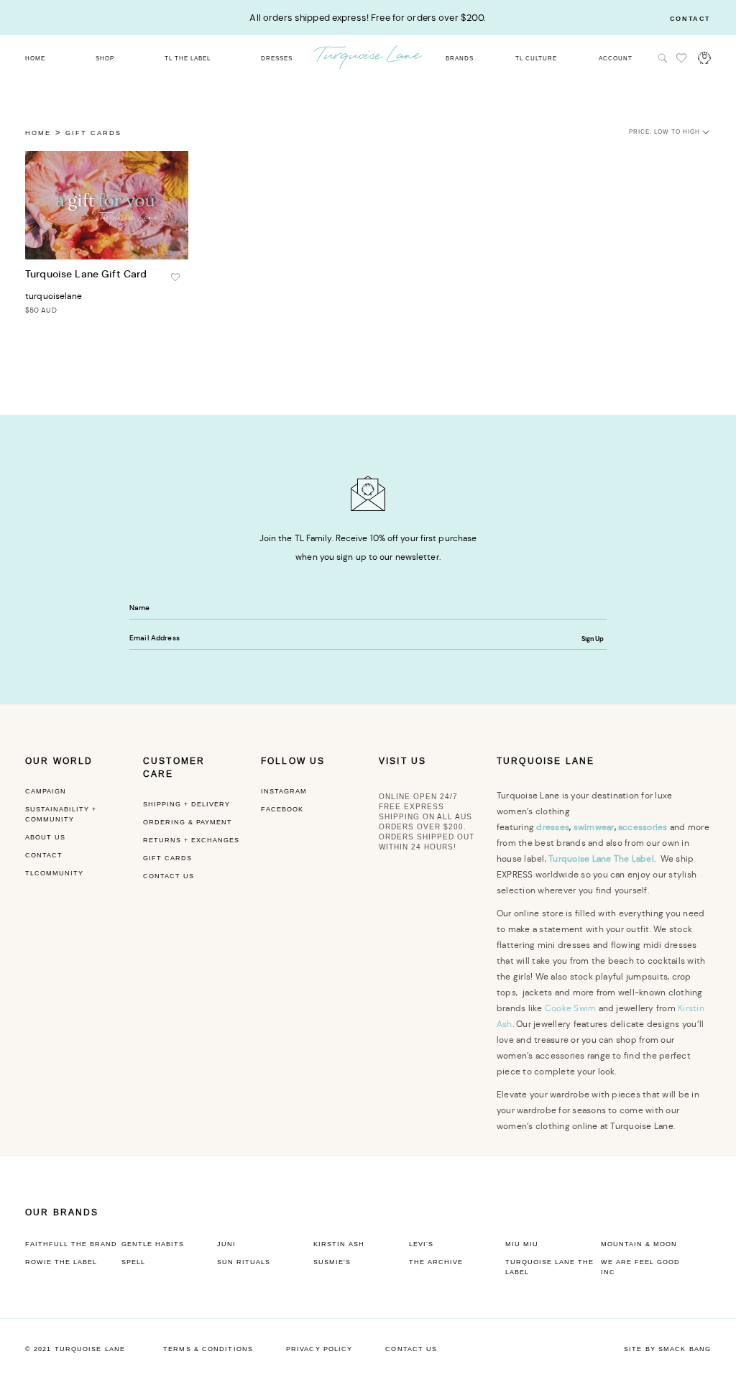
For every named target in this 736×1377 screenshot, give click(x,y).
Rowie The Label (61, 1262)
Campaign (45, 791)
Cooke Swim (570, 1008)
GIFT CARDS (167, 858)
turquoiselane (53, 295)
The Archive (436, 1262)
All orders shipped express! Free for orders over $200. (367, 17)
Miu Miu (521, 1244)
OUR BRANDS (62, 1212)
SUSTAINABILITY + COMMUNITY (60, 814)
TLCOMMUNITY (54, 873)
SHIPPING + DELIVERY (186, 804)
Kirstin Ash (338, 1244)
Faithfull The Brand (71, 1244)
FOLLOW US (293, 761)
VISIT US (402, 761)
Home (38, 133)
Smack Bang (684, 1349)
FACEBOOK (282, 809)
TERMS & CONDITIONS (208, 1349)
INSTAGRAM (284, 791)
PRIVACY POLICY (319, 1349)
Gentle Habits (152, 1244)
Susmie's (332, 1262)
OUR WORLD (59, 761)
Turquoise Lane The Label (549, 1267)
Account (615, 59)
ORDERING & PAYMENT (187, 822)
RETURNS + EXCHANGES (191, 840)
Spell (133, 1262)
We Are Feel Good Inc (640, 1267)
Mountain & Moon (639, 1244)
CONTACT (44, 855)
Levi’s (421, 1244)
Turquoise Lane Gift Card (86, 273)
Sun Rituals (243, 1262)
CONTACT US (168, 876)
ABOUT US (45, 837)
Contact (690, 19)
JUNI (226, 1244)
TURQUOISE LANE (545, 761)
